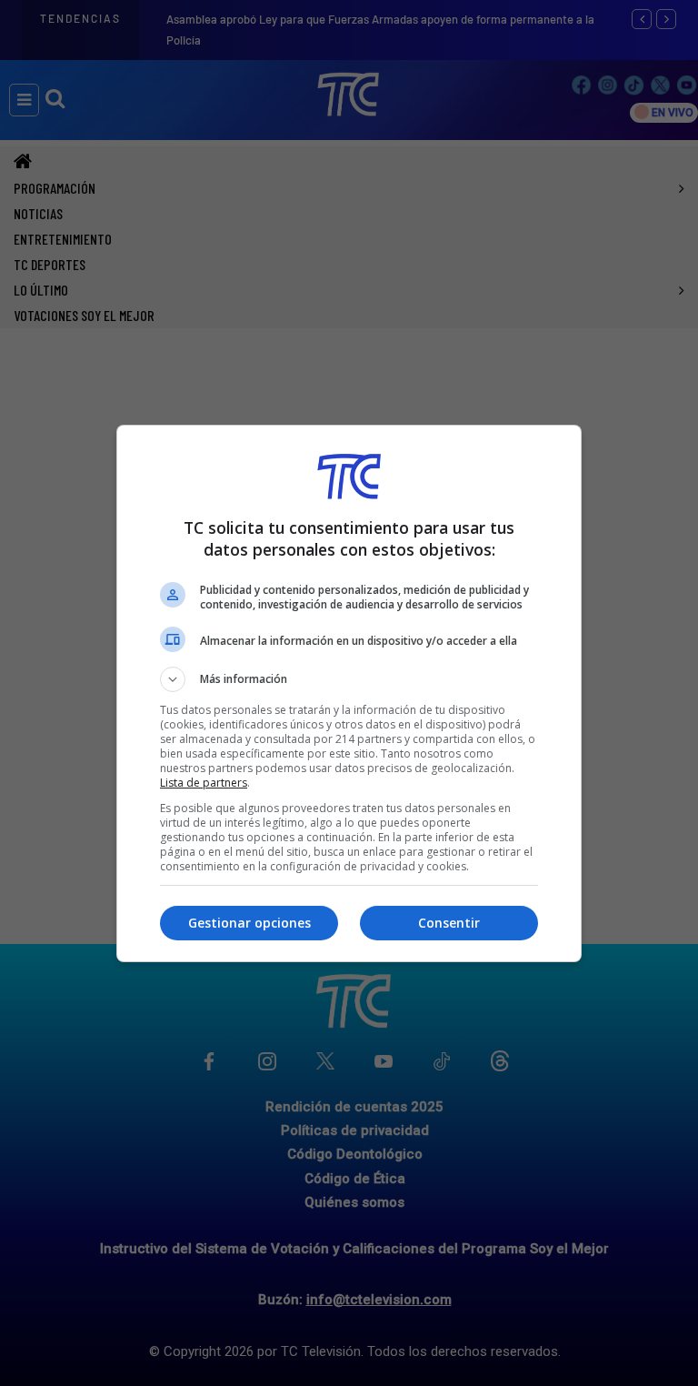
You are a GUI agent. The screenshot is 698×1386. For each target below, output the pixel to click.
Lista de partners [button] (203, 782)
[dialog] (349, 693)
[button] (349, 679)
